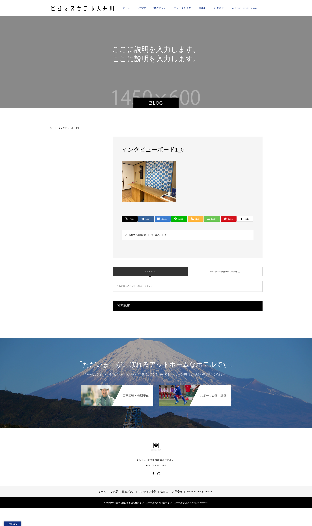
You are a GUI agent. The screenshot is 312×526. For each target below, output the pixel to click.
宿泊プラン (159, 8)
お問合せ (219, 8)
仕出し (202, 8)
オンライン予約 (182, 8)
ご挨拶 (142, 8)
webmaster (141, 235)
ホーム (127, 8)
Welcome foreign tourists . (245, 8)
